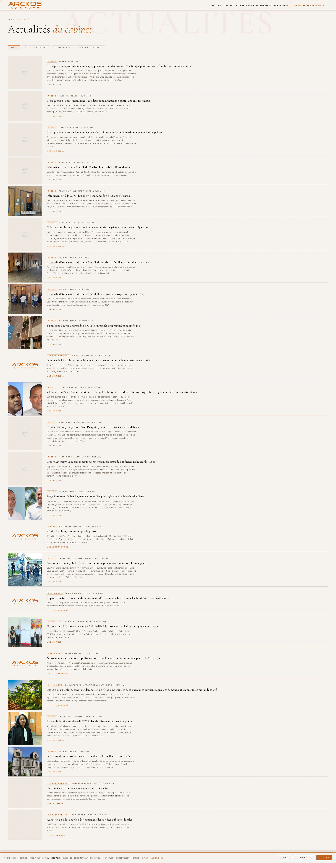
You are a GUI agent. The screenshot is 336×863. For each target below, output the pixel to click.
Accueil (217, 5)
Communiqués (62, 48)
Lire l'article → (55, 85)
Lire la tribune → (56, 804)
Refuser (285, 858)
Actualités (281, 5)
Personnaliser (304, 858)
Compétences (245, 5)
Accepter (324, 858)
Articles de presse (36, 48)
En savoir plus (158, 858)
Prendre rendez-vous (309, 5)
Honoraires (264, 5)
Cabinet (229, 5)
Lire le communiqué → (59, 547)
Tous (14, 48)
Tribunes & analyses (90, 48)
